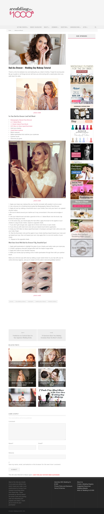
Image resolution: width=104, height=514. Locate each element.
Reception (64, 27)
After (84, 27)
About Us (80, 482)
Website (11, 453)
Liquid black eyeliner (17, 130)
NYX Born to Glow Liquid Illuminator (21, 126)
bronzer (11, 301)
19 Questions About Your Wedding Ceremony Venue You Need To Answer (51, 337)
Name (11, 443)
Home (10, 30)
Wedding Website (82, 488)
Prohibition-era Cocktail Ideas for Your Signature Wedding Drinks (23, 337)
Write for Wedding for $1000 (85, 490)
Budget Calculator (36, 27)
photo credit (37, 201)
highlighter (30, 301)
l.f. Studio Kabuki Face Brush (19, 124)
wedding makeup (52, 301)
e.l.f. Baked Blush (16, 122)
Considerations (74, 27)
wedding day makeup (41, 301)
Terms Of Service (59, 488)
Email (40, 443)
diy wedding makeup (21, 301)
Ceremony (54, 27)
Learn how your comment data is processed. (46, 475)
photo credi (37, 113)
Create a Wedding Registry (85, 484)
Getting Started (22, 27)
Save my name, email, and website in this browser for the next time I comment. (35, 464)
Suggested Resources (84, 486)
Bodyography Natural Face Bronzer (21, 120)
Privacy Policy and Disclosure (63, 486)
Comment (12, 421)
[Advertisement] (69, 14)
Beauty (46, 27)
